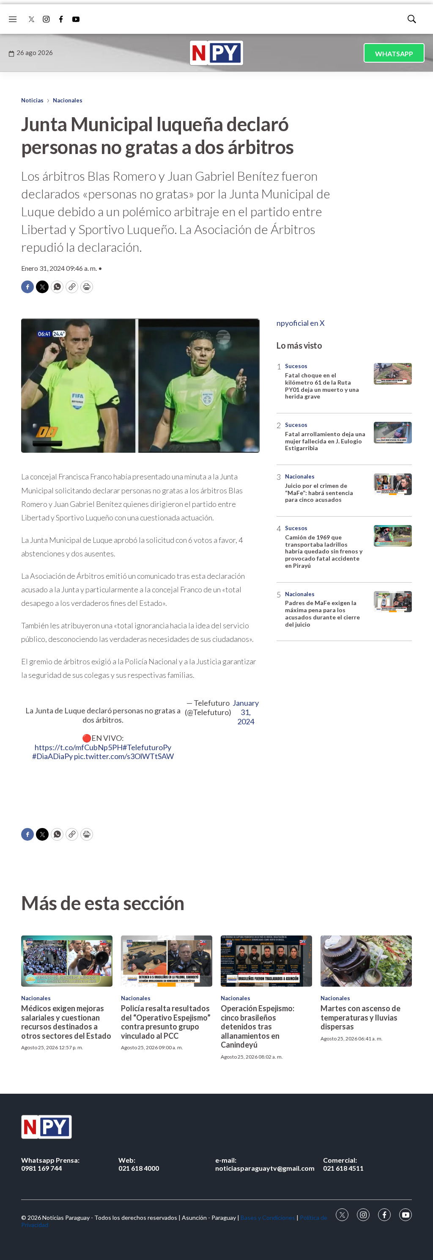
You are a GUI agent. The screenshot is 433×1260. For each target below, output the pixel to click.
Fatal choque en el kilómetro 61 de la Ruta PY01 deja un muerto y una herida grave (322, 385)
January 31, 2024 (246, 712)
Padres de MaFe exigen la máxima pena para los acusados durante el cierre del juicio (322, 613)
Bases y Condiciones (268, 1217)
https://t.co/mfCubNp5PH (79, 747)
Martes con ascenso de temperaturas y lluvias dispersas (360, 1017)
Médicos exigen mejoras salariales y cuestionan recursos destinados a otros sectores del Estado (66, 1022)
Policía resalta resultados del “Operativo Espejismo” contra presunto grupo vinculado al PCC (166, 1022)
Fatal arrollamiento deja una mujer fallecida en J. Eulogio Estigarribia (325, 441)
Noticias (32, 100)
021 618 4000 (138, 1164)
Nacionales (67, 100)
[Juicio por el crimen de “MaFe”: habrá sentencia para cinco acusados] (393, 484)
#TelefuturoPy (147, 747)
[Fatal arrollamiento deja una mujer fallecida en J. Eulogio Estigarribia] (393, 432)
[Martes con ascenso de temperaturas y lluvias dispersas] (366, 961)
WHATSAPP (394, 54)
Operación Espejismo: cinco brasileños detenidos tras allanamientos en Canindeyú (257, 1026)
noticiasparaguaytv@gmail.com (265, 1164)
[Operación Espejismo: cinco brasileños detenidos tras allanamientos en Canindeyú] (266, 961)
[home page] (216, 53)
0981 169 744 (50, 1164)
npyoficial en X (301, 322)
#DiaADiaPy (52, 756)
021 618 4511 (343, 1164)
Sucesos (296, 366)
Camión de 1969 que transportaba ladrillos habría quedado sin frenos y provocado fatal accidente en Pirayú (323, 551)
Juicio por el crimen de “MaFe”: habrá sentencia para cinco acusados (319, 492)
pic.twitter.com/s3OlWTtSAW (124, 756)
